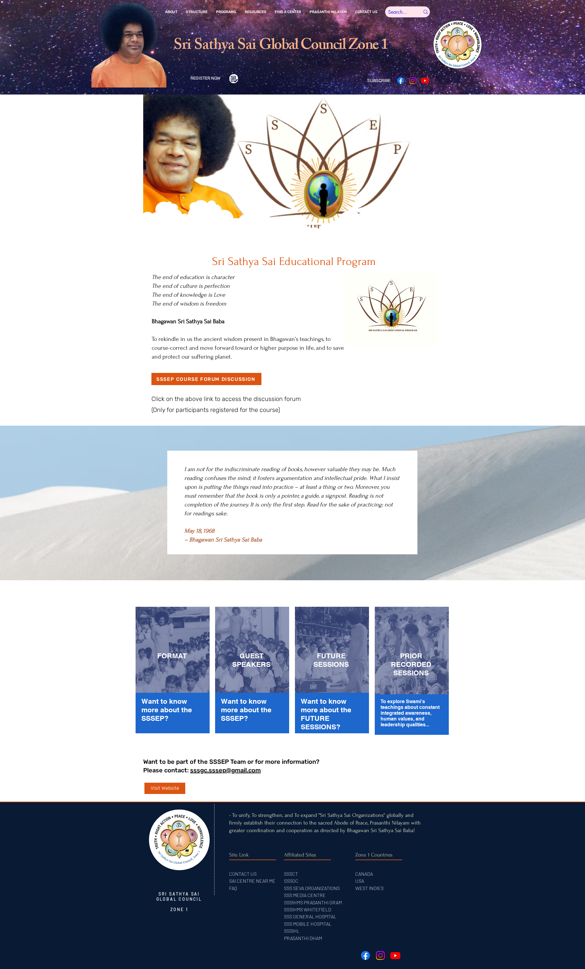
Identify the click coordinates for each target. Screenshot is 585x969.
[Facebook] (400, 80)
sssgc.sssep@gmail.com (225, 770)
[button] (171, 12)
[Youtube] (425, 80)
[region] (173, 671)
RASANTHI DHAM (304, 938)
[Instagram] (412, 80)
